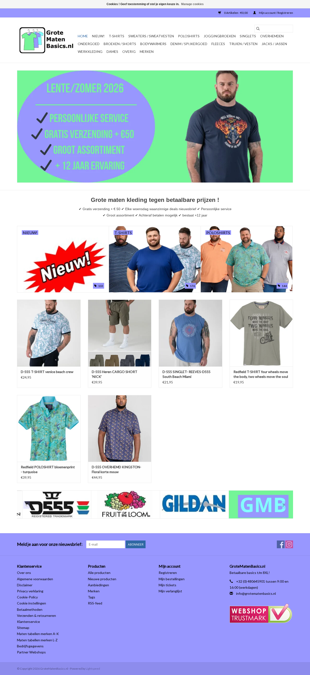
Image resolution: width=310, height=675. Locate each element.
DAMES (112, 51)
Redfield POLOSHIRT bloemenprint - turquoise (48, 469)
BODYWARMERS (153, 44)
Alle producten (99, 573)
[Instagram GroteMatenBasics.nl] (289, 544)
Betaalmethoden (29, 609)
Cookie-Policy (27, 597)
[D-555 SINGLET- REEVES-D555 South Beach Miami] (190, 333)
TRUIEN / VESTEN (243, 44)
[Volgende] (283, 505)
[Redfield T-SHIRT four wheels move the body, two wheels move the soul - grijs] (261, 333)
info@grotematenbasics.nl (256, 593)
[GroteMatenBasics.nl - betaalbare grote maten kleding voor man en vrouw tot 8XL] (46, 40)
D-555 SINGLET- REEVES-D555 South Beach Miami (186, 374)
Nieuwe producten (102, 579)
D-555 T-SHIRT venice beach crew (47, 372)
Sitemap (23, 628)
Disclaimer (24, 585)
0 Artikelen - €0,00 (236, 13)
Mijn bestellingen (172, 579)
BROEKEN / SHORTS (120, 44)
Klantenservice (28, 621)
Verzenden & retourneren (36, 615)
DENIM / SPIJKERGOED (188, 44)
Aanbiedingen (98, 585)
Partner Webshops (31, 652)
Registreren (168, 573)
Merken (147, 51)
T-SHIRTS (116, 36)
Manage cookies (192, 4)
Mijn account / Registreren (275, 13)
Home (83, 36)
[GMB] (258, 504)
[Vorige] (26, 505)
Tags (91, 597)
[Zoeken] (258, 28)
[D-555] (51, 504)
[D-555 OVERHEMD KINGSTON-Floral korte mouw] (120, 428)
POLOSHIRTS (189, 36)
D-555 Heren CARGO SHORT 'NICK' (114, 374)
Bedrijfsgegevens (30, 646)
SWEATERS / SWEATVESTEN (151, 36)
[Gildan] (189, 504)
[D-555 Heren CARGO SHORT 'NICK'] (120, 333)
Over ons (24, 573)
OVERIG (129, 51)
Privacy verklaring (30, 591)
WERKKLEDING (90, 51)
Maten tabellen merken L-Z (37, 640)
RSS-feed (95, 603)
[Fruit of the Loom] (120, 504)
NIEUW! (98, 36)
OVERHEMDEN (272, 36)
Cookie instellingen (31, 603)
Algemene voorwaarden (35, 579)
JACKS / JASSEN (274, 44)
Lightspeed (93, 668)
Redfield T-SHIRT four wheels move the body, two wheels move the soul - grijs (260, 374)
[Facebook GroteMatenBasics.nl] (281, 544)
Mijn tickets (167, 585)
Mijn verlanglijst (170, 591)
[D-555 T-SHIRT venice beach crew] (49, 333)
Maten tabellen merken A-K (38, 634)
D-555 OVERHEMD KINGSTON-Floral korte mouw (116, 469)
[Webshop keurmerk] (261, 613)
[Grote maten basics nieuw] (155, 127)
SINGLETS (248, 36)
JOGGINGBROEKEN (220, 36)
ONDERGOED (89, 44)
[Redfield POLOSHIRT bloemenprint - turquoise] (49, 428)
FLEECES (218, 44)
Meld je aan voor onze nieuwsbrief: (50, 544)
